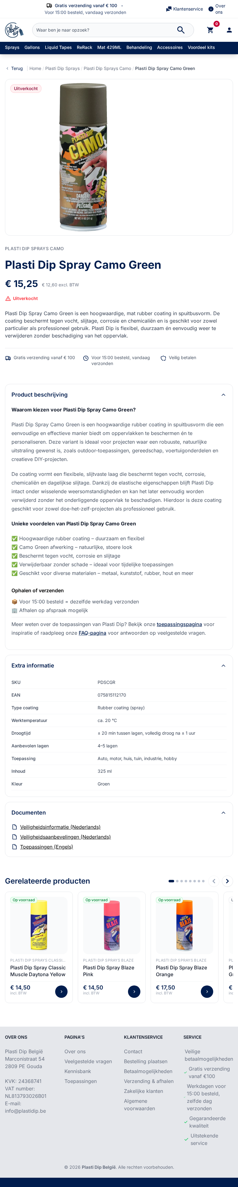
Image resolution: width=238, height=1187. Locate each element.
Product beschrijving (39, 394)
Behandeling (139, 47)
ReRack (84, 47)
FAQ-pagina (92, 633)
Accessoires (170, 47)
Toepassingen (80, 1081)
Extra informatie (32, 665)
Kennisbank (77, 1071)
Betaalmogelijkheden (148, 1071)
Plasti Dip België (99, 1167)
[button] (171, 881)
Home (35, 68)
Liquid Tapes (58, 47)
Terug (17, 68)
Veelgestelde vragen (88, 1061)
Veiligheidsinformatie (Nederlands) (60, 827)
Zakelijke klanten (143, 1091)
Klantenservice (188, 8)
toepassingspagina (179, 624)
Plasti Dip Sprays (62, 68)
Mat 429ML (109, 47)
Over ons (220, 9)
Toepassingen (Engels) (46, 847)
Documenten (28, 812)
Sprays (12, 47)
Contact (133, 1051)
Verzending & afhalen (149, 1081)
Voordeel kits (201, 47)
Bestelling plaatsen (145, 1061)
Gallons (32, 47)
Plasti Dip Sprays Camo (107, 68)
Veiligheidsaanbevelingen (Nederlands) (65, 837)
